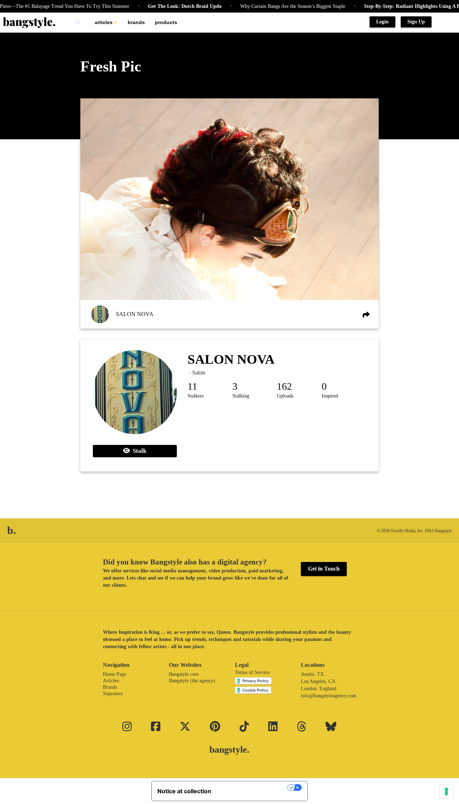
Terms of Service (252, 672)
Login (382, 21)
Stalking (240, 396)
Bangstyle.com (184, 674)
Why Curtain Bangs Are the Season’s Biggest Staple (277, 6)
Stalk (138, 450)
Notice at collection (184, 791)
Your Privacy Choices (253, 787)
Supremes (113, 693)
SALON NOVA (134, 314)
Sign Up (416, 21)
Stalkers (196, 396)
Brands (136, 22)
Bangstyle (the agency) (192, 680)
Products (166, 22)
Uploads (285, 396)
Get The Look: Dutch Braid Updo (169, 6)
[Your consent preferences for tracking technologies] (446, 791)
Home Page (114, 674)
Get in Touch (324, 569)
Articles (104, 22)
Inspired (330, 396)
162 (284, 386)
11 (192, 386)
